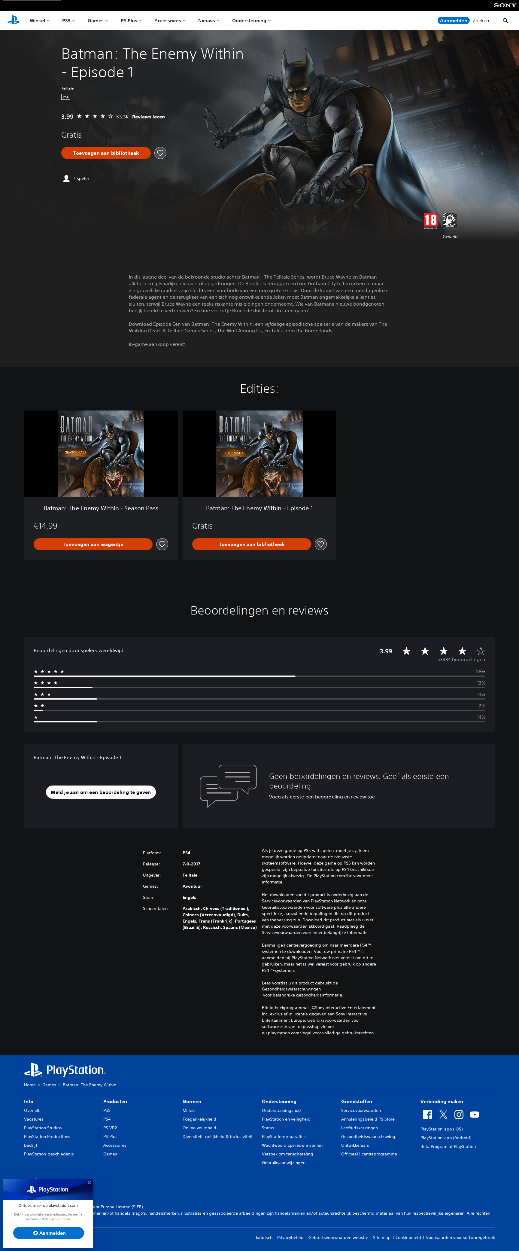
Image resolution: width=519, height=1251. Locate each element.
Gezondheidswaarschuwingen (291, 989)
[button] (101, 792)
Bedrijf (30, 1145)
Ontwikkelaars (355, 1145)
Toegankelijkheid (199, 1119)
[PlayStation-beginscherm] (13, 20)
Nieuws (206, 20)
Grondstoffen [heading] (356, 1101)
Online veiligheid (199, 1127)
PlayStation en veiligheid (286, 1119)
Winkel (37, 20)
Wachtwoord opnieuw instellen (292, 1145)
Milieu (189, 1110)
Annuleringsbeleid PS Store (368, 1119)
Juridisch (264, 1237)
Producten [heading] (115, 1101)
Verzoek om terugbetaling (287, 1154)
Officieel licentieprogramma (369, 1154)
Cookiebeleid (408, 1237)
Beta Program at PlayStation (448, 1146)
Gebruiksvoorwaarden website (338, 1237)
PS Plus (129, 20)
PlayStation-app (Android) (445, 1137)
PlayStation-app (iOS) (441, 1129)
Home (30, 1085)
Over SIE (32, 1110)
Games (96, 20)
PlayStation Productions (47, 1136)
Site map (382, 1237)
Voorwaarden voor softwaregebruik (460, 1237)
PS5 (66, 20)
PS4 (107, 1119)
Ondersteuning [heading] (279, 1101)
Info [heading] (28, 1101)
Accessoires (167, 20)
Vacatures (34, 1119)
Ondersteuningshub (281, 1110)
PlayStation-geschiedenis (49, 1154)
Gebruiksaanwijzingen (283, 1162)
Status (268, 1127)
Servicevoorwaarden (361, 1110)
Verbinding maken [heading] (441, 1101)
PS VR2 (110, 1127)
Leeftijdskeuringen (359, 1127)
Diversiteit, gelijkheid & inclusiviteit (218, 1136)
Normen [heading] (192, 1101)
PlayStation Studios (43, 1127)
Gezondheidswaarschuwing (368, 1136)
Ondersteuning (249, 20)
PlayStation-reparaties (284, 1136)
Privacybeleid (290, 1237)
